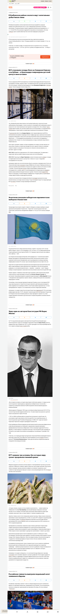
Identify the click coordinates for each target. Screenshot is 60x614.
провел (42, 437)
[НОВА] (40, 7)
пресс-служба (23, 326)
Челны (10, 3)
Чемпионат (12, 588)
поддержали (39, 290)
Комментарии (30, 63)
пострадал (35, 178)
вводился (47, 170)
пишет (49, 469)
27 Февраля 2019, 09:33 (13, 12)
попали (24, 168)
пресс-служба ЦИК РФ (14, 399)
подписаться (45, 56)
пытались (13, 181)
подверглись (45, 171)
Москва (16, 3)
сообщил (44, 157)
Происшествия (11, 185)
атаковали (22, 165)
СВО (16, 185)
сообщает (11, 31)
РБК (10, 212)
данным (12, 133)
